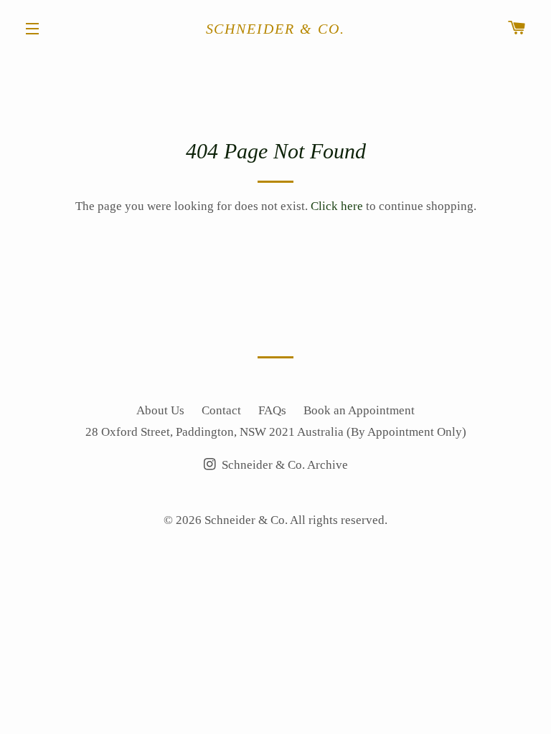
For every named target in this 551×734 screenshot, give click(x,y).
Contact (221, 410)
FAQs (272, 410)
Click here (337, 206)
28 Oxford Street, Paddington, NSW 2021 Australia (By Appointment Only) (275, 432)
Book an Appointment (359, 410)
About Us (160, 410)
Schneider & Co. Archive (283, 465)
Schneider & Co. (276, 29)
